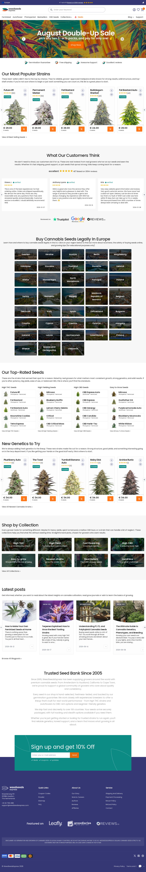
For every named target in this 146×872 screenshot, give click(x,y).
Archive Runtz (126, 459)
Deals (80, 17)
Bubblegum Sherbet (96, 91)
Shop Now (73, 44)
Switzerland (96, 311)
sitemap (41, 801)
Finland (120, 335)
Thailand (73, 266)
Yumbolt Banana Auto (70, 461)
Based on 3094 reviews (75, 3)
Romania (49, 296)
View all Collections (10, 571)
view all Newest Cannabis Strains (16, 506)
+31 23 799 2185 (8, 803)
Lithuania (73, 348)
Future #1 (9, 90)
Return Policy (111, 801)
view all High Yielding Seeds (47, 431)
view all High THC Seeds (10, 431)
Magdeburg (120, 254)
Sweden (26, 254)
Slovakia (49, 266)
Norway (73, 296)
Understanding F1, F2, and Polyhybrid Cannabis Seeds (93, 628)
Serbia (25, 296)
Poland (120, 279)
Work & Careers (78, 797)
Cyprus (49, 323)
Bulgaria (120, 311)
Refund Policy (111, 804)
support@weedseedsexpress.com (15, 805)
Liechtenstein (73, 335)
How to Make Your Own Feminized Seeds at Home (18, 628)
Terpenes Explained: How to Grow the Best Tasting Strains (55, 629)
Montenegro (49, 279)
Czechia (73, 323)
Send (74, 755)
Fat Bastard (67, 90)
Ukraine (49, 254)
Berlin (97, 254)
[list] (73, 110)
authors (75, 801)
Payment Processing (114, 797)
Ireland (120, 266)
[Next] (122, 39)
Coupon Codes (44, 793)
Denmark (26, 311)
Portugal (96, 279)
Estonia (97, 323)
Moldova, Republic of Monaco (96, 296)
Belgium (120, 296)
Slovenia (96, 266)
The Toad (38, 459)
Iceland (26, 335)
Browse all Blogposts (11, 658)
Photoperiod (30, 17)
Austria (73, 254)
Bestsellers (42, 17)
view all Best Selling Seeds (14, 137)
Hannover (26, 266)
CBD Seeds (54, 17)
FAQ (40, 804)
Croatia (26, 323)
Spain (73, 311)
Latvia (49, 335)
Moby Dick (95, 459)
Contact (109, 808)
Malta (26, 279)
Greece (26, 348)
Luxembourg (96, 335)
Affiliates (75, 808)
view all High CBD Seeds (82, 431)
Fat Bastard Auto (128, 90)
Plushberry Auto (12, 459)
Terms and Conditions (135, 866)
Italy (49, 311)
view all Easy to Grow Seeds (119, 431)
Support (139, 17)
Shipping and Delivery (114, 793)
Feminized (6, 17)
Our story (75, 793)
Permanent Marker (39, 91)
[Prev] (24, 39)
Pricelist (41, 797)
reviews (75, 804)
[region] (73, 39)
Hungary (120, 323)
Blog (130, 17)
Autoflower (18, 17)
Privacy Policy (119, 866)
